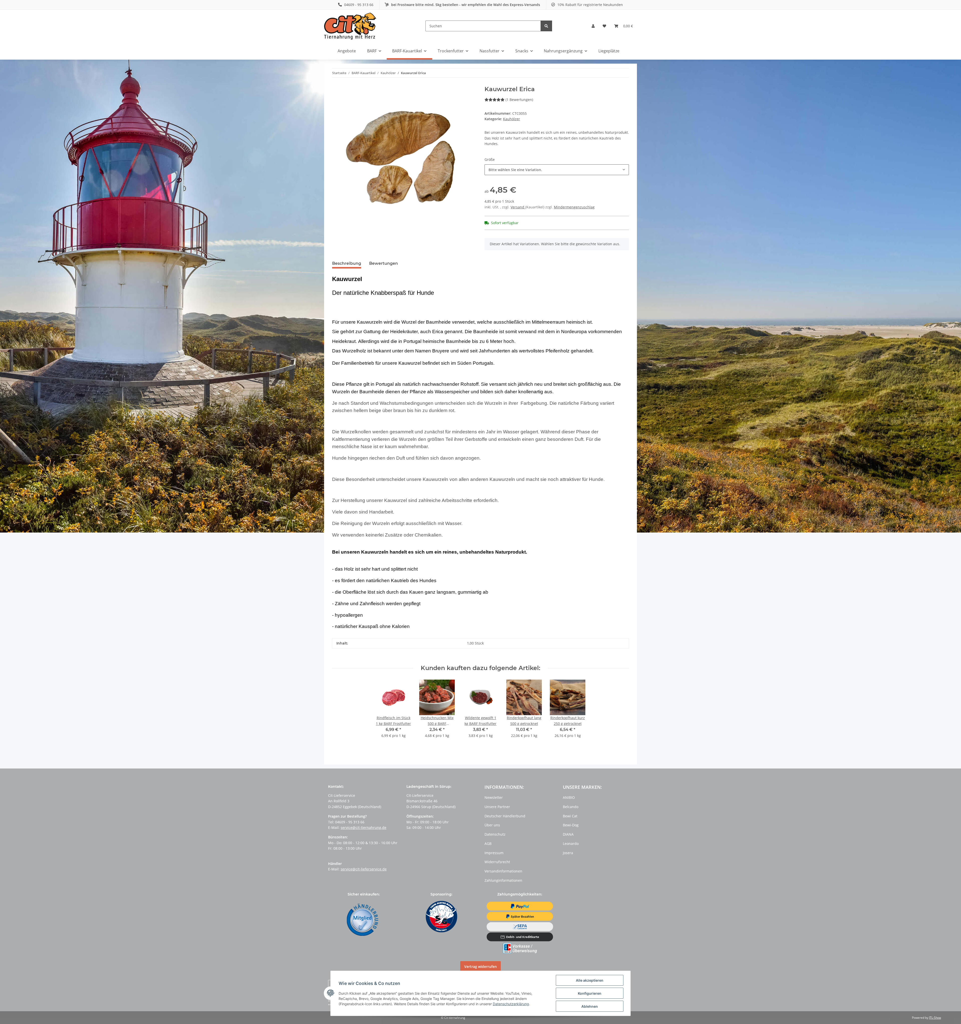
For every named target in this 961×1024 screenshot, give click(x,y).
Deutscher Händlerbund (505, 816)
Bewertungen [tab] (383, 263)
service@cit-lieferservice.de (364, 869)
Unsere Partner (497, 806)
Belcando (570, 806)
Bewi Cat (570, 816)
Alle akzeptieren (589, 980)
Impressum (494, 852)
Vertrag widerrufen (480, 966)
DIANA (568, 834)
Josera (568, 852)
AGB (488, 843)
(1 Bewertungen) (519, 99)
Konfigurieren (589, 993)
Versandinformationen (503, 871)
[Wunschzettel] (604, 26)
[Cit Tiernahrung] (350, 26)
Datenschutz (495, 834)
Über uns (492, 825)
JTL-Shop (935, 1017)
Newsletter (494, 797)
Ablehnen (589, 1006)
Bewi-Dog (571, 825)
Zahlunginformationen (503, 880)
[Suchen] (546, 26)
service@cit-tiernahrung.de (363, 827)
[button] (593, 26)
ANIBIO (569, 797)
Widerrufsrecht (497, 861)
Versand (518, 207)
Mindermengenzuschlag (574, 207)
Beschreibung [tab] (346, 263)
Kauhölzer (511, 118)
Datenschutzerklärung (511, 1004)
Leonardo (571, 843)
